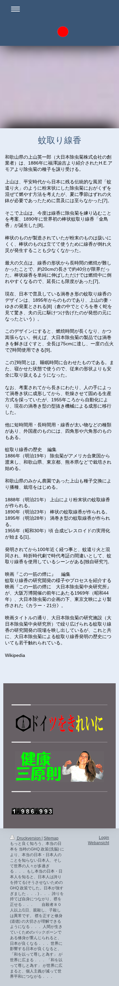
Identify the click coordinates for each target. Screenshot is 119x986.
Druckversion (29, 838)
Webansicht (98, 843)
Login (104, 837)
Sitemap (51, 838)
